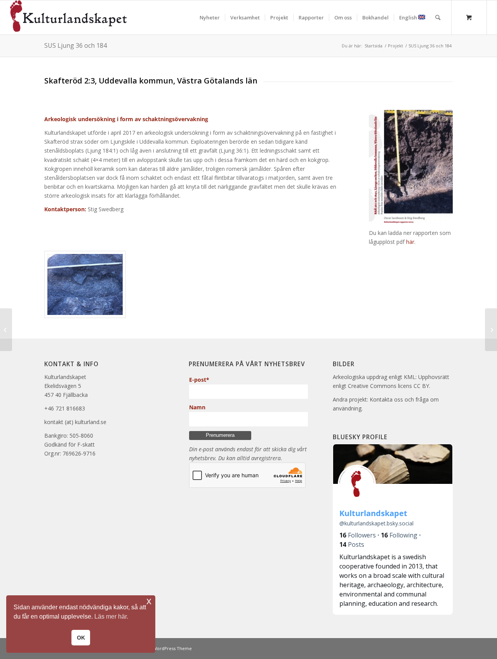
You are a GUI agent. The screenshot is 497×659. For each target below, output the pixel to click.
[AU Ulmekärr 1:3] (6, 329)
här (410, 241)
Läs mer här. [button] (111, 616)
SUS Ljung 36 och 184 (75, 45)
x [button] (148, 601)
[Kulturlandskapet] (68, 17)
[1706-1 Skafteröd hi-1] (411, 167)
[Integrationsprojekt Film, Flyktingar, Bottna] (491, 329)
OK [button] (81, 638)
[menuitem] (210, 17)
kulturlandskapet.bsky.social (376, 523)
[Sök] (437, 17)
